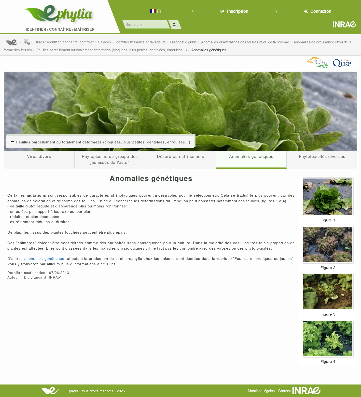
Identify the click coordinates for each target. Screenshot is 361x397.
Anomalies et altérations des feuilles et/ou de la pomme (245, 41)
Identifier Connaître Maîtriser (60, 29)
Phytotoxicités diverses (322, 156)
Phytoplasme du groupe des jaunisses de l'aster (110, 159)
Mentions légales (261, 390)
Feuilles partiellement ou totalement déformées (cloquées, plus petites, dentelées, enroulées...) (111, 49)
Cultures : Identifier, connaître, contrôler (62, 41)
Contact (284, 390)
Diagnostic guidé (183, 41)
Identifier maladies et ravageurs (140, 41)
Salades (104, 41)
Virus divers (39, 156)
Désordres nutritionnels (180, 156)
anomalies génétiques (44, 258)
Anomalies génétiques (209, 49)
